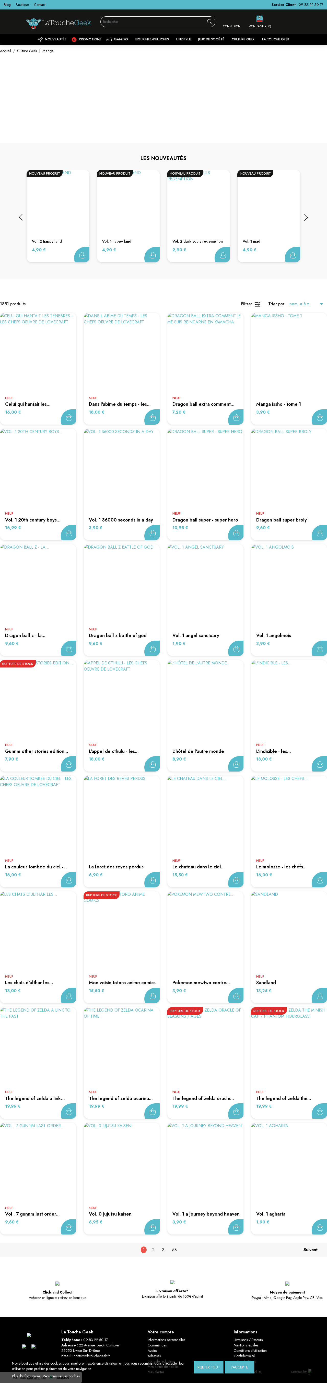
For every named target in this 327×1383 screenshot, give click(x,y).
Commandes (157, 1345)
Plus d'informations (26, 1376)
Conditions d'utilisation (250, 1350)
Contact (39, 4)
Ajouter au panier (81, 254)
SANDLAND (266, 982)
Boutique (22, 4)
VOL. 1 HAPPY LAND (116, 241)
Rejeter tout (208, 1367)
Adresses (154, 1355)
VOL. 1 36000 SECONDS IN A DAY (121, 520)
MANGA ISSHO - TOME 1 (278, 404)
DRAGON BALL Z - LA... (25, 635)
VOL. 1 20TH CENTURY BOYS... (33, 520)
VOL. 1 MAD (251, 241)
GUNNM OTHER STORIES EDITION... (36, 751)
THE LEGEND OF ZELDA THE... (283, 1098)
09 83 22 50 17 (311, 4)
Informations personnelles (166, 1339)
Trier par (276, 304)
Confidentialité (244, 1355)
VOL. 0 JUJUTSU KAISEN (110, 1214)
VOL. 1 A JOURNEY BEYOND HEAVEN (206, 1214)
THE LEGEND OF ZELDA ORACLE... (203, 1098)
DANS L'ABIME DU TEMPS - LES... (120, 404)
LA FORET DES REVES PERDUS (116, 867)
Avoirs (152, 1350)
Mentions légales (246, 1345)
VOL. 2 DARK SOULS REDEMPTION (197, 241)
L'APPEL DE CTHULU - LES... (114, 751)
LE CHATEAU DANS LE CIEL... (198, 867)
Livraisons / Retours (248, 1339)
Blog (7, 4)
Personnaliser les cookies (61, 1376)
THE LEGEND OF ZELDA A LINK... (35, 1098)
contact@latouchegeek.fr (92, 1355)
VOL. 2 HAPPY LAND (47, 241)
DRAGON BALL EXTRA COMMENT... (203, 404)
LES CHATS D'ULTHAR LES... (29, 982)
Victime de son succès (68, 764)
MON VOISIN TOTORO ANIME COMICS (122, 982)
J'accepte (239, 1367)
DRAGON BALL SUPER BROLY (281, 520)
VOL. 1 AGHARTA (271, 1214)
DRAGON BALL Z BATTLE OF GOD (118, 635)
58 (174, 1250)
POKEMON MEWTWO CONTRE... (201, 982)
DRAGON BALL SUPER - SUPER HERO (205, 520)
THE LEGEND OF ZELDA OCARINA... (121, 1098)
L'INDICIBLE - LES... (273, 751)
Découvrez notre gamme (163, 122)
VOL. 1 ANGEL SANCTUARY (195, 635)
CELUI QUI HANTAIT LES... (28, 404)
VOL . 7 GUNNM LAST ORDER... (32, 1214)
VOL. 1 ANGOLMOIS (273, 635)
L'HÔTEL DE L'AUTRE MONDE (198, 751)
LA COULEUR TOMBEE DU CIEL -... (36, 867)
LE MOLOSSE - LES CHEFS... (281, 867)
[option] (58, 216)
